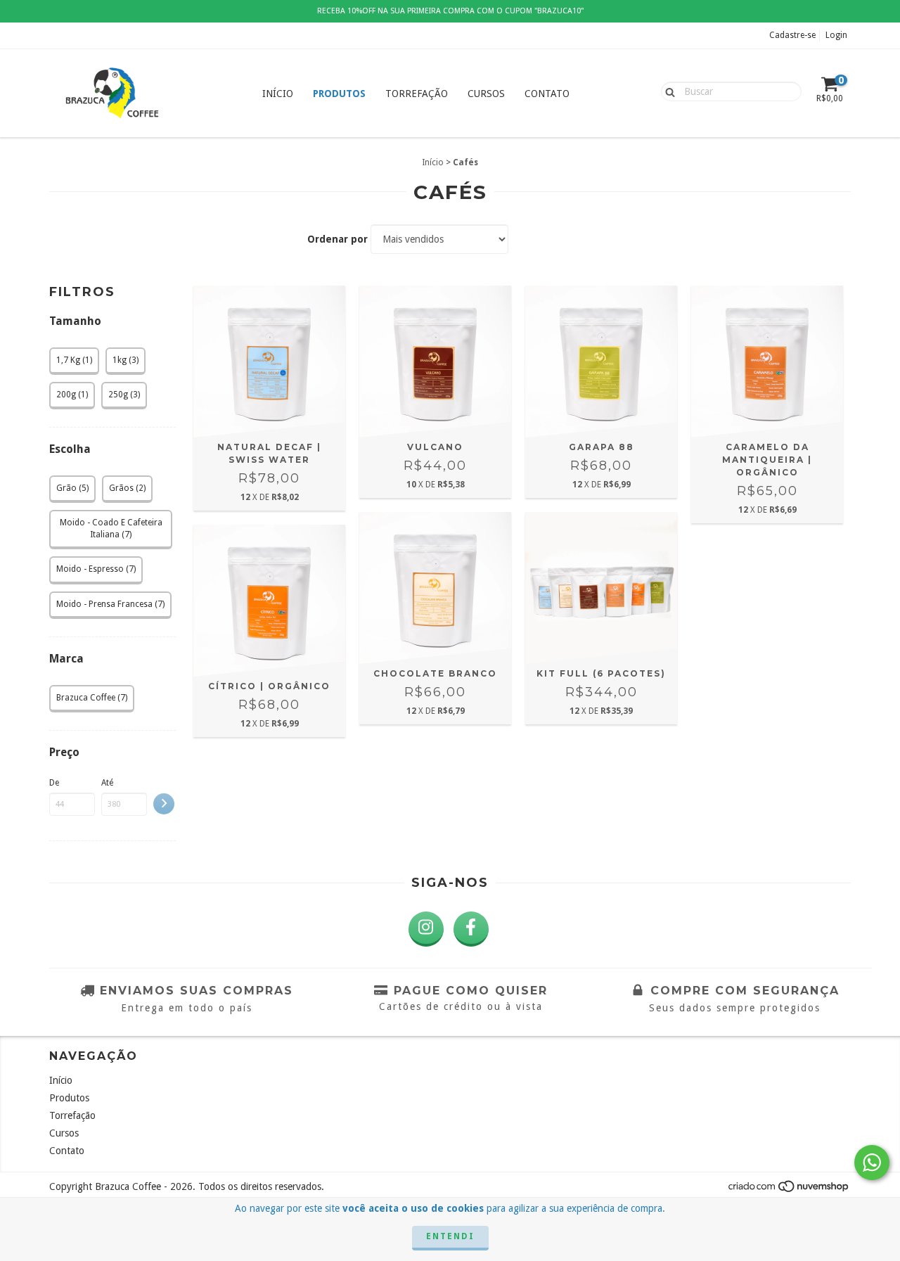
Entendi (450, 1236)
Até (107, 783)
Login (836, 35)
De (54, 783)
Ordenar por (337, 239)
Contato (547, 93)
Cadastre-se (792, 35)
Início (277, 93)
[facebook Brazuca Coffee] (471, 929)
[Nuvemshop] (789, 1190)
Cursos (486, 93)
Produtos (339, 93)
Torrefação (416, 93)
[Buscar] (667, 90)
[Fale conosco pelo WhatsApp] (871, 1162)
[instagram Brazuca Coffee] (426, 929)
